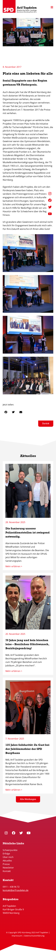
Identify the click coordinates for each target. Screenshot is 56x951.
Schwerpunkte (10, 850)
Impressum (17, 935)
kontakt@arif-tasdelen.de (15, 890)
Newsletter (8, 867)
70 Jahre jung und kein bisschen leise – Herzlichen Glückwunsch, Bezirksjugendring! (27, 644)
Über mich (8, 857)
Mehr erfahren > (13, 566)
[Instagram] (6, 832)
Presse (6, 864)
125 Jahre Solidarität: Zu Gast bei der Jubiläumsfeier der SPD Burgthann (27, 749)
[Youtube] (28, 832)
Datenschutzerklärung (34, 935)
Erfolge (6, 853)
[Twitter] (21, 832)
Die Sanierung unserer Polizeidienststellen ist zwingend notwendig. (27, 532)
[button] (6, 412)
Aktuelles (7, 860)
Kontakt (7, 871)
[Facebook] (13, 832)
